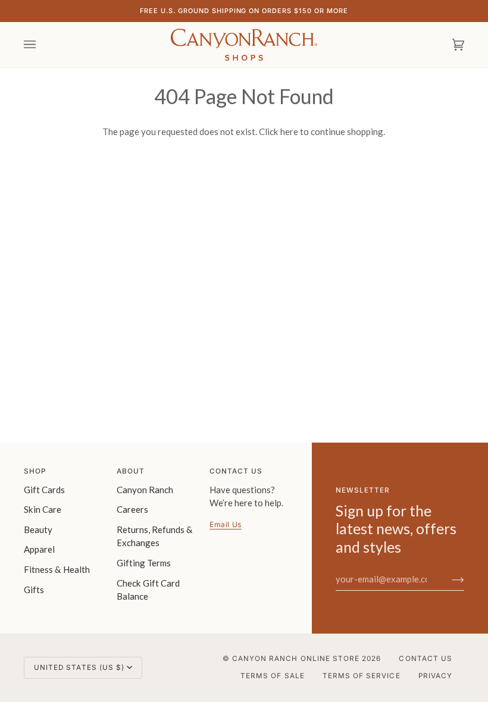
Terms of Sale (272, 676)
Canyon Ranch (145, 489)
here (289, 131)
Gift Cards (44, 489)
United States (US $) (79, 667)
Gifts (34, 589)
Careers (132, 509)
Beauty (38, 529)
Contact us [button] (236, 471)
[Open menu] (42, 44)
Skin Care (42, 509)
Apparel (39, 549)
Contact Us (425, 658)
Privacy (435, 676)
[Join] (448, 578)
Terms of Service (362, 676)
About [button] (131, 471)
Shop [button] (35, 471)
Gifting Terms (144, 562)
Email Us (225, 524)
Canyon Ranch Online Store (295, 658)
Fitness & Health (57, 569)
